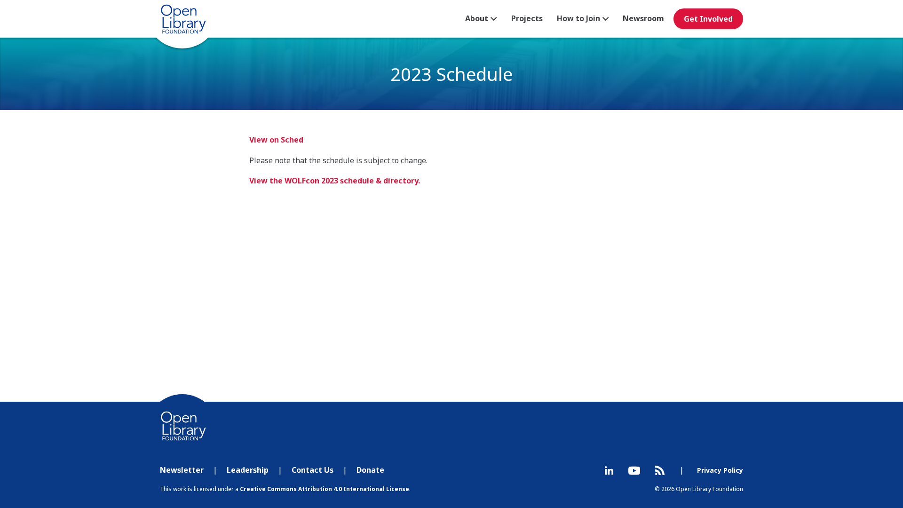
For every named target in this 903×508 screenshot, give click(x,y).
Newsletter (182, 470)
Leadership (248, 470)
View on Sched (276, 140)
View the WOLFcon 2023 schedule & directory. (334, 180)
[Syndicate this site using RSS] (660, 470)
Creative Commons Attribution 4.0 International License (324, 489)
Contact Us (312, 470)
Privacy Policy (720, 470)
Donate (370, 470)
